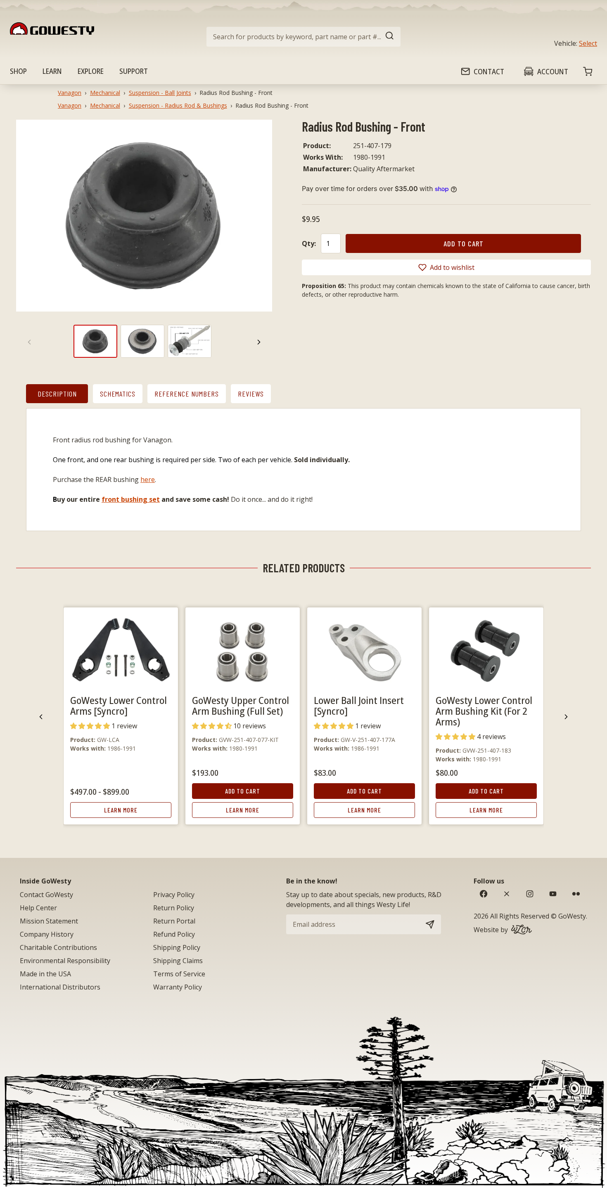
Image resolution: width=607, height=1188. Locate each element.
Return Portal (174, 921)
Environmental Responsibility (65, 960)
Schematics (117, 393)
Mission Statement (49, 921)
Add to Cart (242, 791)
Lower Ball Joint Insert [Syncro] (359, 705)
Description (57, 393)
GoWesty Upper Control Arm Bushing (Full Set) (240, 705)
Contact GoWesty (46, 894)
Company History (47, 934)
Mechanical (105, 93)
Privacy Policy (173, 894)
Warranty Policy (177, 987)
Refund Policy (174, 934)
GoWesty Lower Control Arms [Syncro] (118, 705)
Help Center (38, 907)
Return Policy (173, 907)
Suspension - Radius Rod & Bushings (178, 105)
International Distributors (60, 987)
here (147, 479)
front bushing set (131, 499)
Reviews (251, 393)
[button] (446, 267)
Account (552, 71)
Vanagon (69, 93)
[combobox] (303, 37)
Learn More (121, 810)
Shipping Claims (178, 960)
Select (588, 43)
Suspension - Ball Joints (160, 93)
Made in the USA (45, 973)
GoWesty (572, 916)
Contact (489, 71)
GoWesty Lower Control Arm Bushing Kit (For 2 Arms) (484, 710)
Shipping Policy (176, 947)
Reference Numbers (186, 393)
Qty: (309, 243)
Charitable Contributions (58, 947)
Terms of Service (179, 973)
